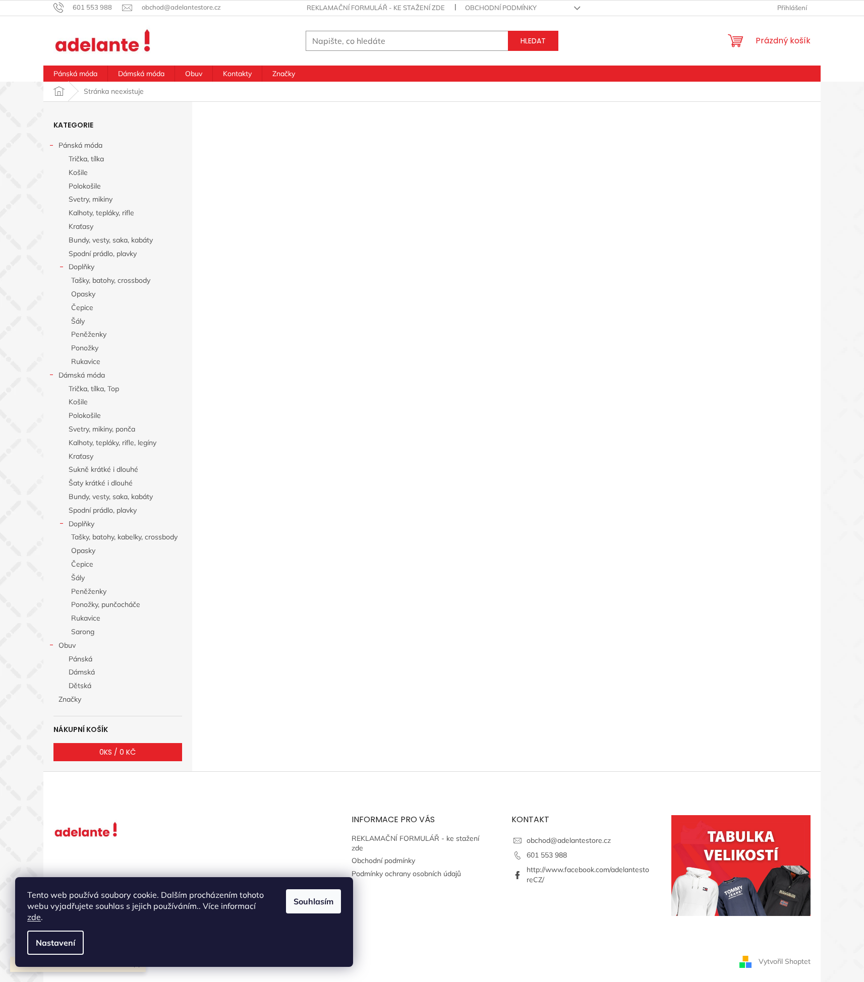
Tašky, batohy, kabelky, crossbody (124, 536)
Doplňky (81, 266)
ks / (117, 752)
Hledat (533, 41)
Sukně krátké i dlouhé (103, 469)
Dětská (80, 685)
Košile (78, 172)
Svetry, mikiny (90, 199)
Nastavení (55, 943)
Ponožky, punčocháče (105, 604)
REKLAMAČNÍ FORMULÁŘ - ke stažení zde (376, 8)
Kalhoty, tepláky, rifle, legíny (112, 442)
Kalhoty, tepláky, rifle (101, 212)
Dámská (82, 672)
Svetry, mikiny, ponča (102, 429)
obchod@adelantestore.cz (569, 840)
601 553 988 (547, 855)
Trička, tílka (86, 158)
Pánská (80, 658)
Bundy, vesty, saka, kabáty (111, 239)
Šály (78, 321)
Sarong (82, 631)
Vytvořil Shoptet (785, 960)
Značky (70, 699)
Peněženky (88, 334)
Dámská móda (82, 375)
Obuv (67, 645)
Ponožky (84, 347)
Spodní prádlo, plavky (103, 253)
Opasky (83, 293)
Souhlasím (313, 901)
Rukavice (85, 361)
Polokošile (85, 186)
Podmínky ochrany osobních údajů (406, 873)
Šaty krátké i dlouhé (101, 482)
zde (34, 917)
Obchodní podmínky (501, 8)
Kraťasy (81, 226)
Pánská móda (80, 145)
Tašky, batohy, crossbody (110, 280)
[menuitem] (75, 74)
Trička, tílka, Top (94, 388)
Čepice (82, 307)
